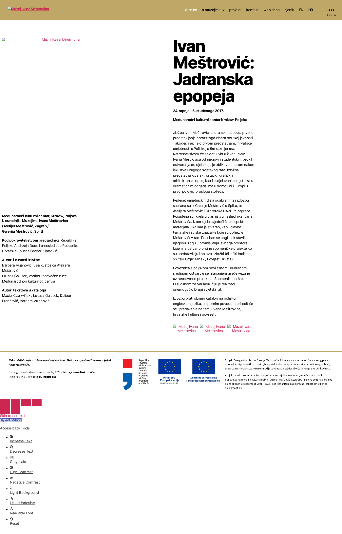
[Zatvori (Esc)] (5, 402)
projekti (235, 10)
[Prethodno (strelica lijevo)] (5, 409)
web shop (272, 10)
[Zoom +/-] (37, 402)
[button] (177, 328)
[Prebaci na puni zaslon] (26, 402)
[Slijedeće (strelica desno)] (15, 409)
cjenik (289, 10)
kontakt (252, 10)
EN (301, 10)
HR (310, 10)
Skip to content (12, 416)
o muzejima (211, 10)
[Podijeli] (15, 402)
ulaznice (190, 10)
